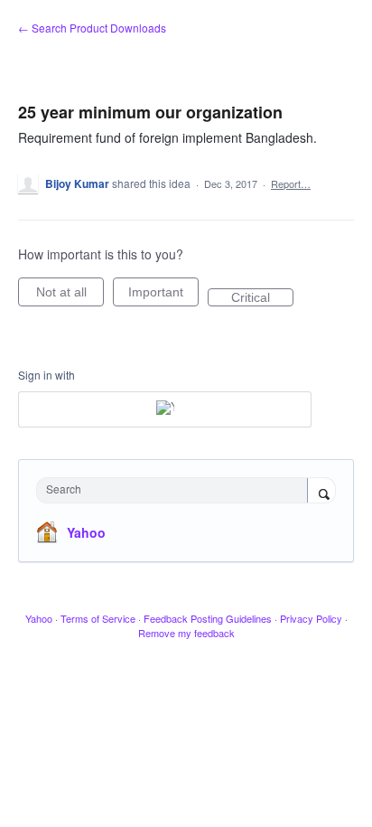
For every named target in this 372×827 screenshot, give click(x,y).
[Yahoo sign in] (165, 409)
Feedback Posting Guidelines (208, 618)
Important (163, 295)
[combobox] (176, 490)
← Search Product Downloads (92, 27)
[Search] (321, 491)
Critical (262, 298)
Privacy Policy (311, 618)
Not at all (70, 295)
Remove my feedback (186, 632)
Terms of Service (97, 618)
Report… (291, 183)
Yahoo (86, 532)
